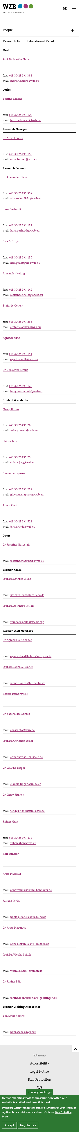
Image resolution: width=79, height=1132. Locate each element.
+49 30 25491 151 (20, 225)
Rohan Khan (10, 821)
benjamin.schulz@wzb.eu (26, 391)
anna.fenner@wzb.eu (23, 159)
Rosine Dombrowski (15, 694)
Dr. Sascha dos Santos (16, 714)
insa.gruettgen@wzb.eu (25, 263)
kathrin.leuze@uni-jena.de (27, 595)
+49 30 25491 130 (20, 257)
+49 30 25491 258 (20, 457)
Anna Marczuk (12, 874)
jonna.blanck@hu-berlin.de (27, 683)
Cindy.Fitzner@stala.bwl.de (27, 811)
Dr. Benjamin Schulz (15, 370)
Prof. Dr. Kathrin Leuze (17, 579)
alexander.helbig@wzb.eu (26, 295)
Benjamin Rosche (14, 1016)
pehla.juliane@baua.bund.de (28, 917)
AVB (40, 1087)
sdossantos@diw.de (22, 730)
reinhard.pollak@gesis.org (27, 622)
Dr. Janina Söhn (12, 981)
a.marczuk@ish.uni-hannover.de (31, 890)
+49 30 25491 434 (20, 838)
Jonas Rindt (10, 505)
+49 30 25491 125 (20, 386)
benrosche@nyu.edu (23, 1032)
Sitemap (39, 1055)
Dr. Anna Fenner (13, 138)
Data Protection (39, 1079)
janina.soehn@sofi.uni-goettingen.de (33, 998)
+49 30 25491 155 (20, 154)
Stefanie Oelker (13, 305)
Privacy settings (40, 1092)
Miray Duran (11, 409)
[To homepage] (13, 8)
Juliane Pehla (11, 901)
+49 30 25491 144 (20, 289)
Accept (9, 1125)
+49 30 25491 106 (20, 115)
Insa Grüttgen (11, 241)
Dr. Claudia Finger (14, 768)
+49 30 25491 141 (20, 354)
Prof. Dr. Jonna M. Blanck (18, 667)
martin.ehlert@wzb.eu (24, 81)
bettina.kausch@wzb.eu (25, 120)
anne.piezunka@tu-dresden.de (29, 944)
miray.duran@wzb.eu (24, 430)
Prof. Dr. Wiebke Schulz (17, 954)
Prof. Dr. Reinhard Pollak (18, 606)
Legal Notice (39, 1071)
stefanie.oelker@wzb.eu (25, 327)
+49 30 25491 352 (20, 193)
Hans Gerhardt (12, 209)
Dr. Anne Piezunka (14, 927)
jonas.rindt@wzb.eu (22, 526)
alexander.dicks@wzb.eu (26, 198)
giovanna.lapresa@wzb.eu (27, 494)
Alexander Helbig (14, 273)
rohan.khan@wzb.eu (23, 843)
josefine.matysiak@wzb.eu (27, 561)
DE (65, 8)
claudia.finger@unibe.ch (25, 784)
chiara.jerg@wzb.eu (22, 462)
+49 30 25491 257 (20, 489)
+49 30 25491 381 (20, 75)
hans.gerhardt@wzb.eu (25, 230)
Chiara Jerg (10, 441)
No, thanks (28, 1125)
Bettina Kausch (12, 99)
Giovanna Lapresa (14, 473)
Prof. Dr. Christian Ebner (18, 741)
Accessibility (39, 1063)
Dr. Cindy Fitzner (13, 794)
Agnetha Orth (11, 338)
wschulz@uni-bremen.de (26, 971)
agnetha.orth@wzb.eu (24, 359)
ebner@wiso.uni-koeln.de (26, 757)
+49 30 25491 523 (20, 521)
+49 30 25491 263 (20, 322)
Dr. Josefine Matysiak (16, 544)
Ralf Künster (11, 854)
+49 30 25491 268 (20, 425)
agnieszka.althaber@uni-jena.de (30, 656)
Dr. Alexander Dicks (15, 177)
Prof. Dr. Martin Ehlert (16, 59)
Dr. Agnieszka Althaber (17, 640)
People (8, 30)
